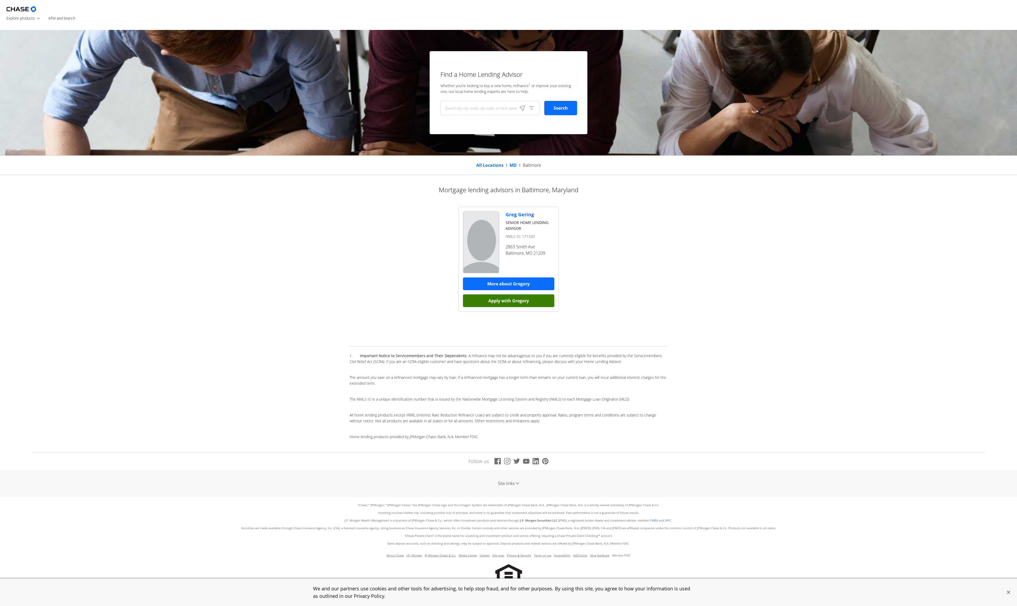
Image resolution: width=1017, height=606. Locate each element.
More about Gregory (508, 284)
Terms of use (542, 555)
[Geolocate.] (522, 108)
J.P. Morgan (414, 555)
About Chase (395, 555)
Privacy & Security (519, 555)
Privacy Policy (369, 596)
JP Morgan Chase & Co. (440, 555)
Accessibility (562, 555)
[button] (1008, 592)
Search (561, 108)
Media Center (468, 555)
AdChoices (580, 555)
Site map (498, 555)
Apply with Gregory (508, 301)
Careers (485, 555)
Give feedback (599, 555)
